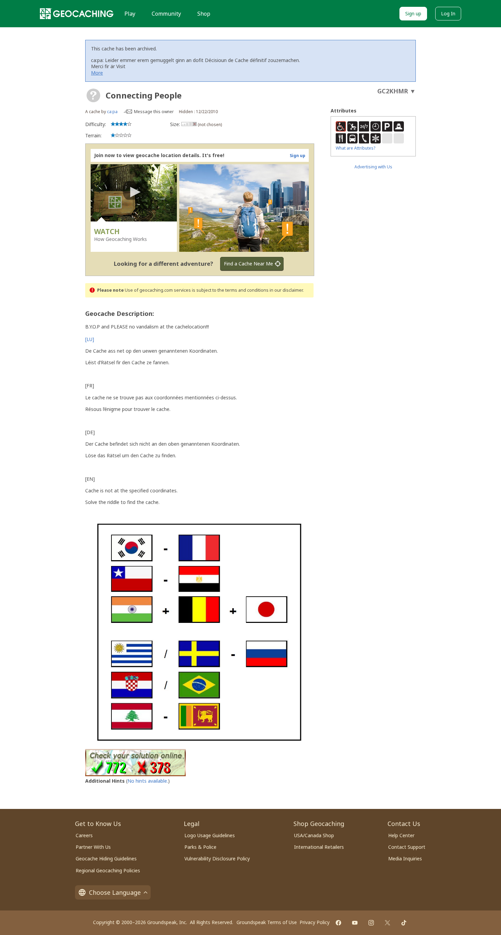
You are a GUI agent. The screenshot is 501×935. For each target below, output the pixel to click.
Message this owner (154, 111)
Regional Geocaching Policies (108, 870)
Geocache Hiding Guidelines (106, 858)
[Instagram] (371, 922)
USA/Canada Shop (314, 835)
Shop (203, 13)
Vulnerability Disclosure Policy (217, 858)
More (97, 73)
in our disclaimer (286, 290)
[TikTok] (404, 922)
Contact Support (406, 847)
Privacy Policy (315, 922)
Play (129, 13)
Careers (84, 835)
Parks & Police (200, 847)
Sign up (413, 13)
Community (166, 13)
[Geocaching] (76, 13)
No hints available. (147, 781)
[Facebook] (338, 922)
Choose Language (115, 892)
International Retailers (319, 847)
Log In (448, 13)
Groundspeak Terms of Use (267, 922)
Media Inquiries (405, 858)
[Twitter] (387, 922)
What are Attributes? (355, 148)
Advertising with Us (373, 167)
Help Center (401, 835)
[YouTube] (355, 922)
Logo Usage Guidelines (209, 835)
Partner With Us (93, 847)
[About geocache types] (93, 95)
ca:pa (112, 111)
